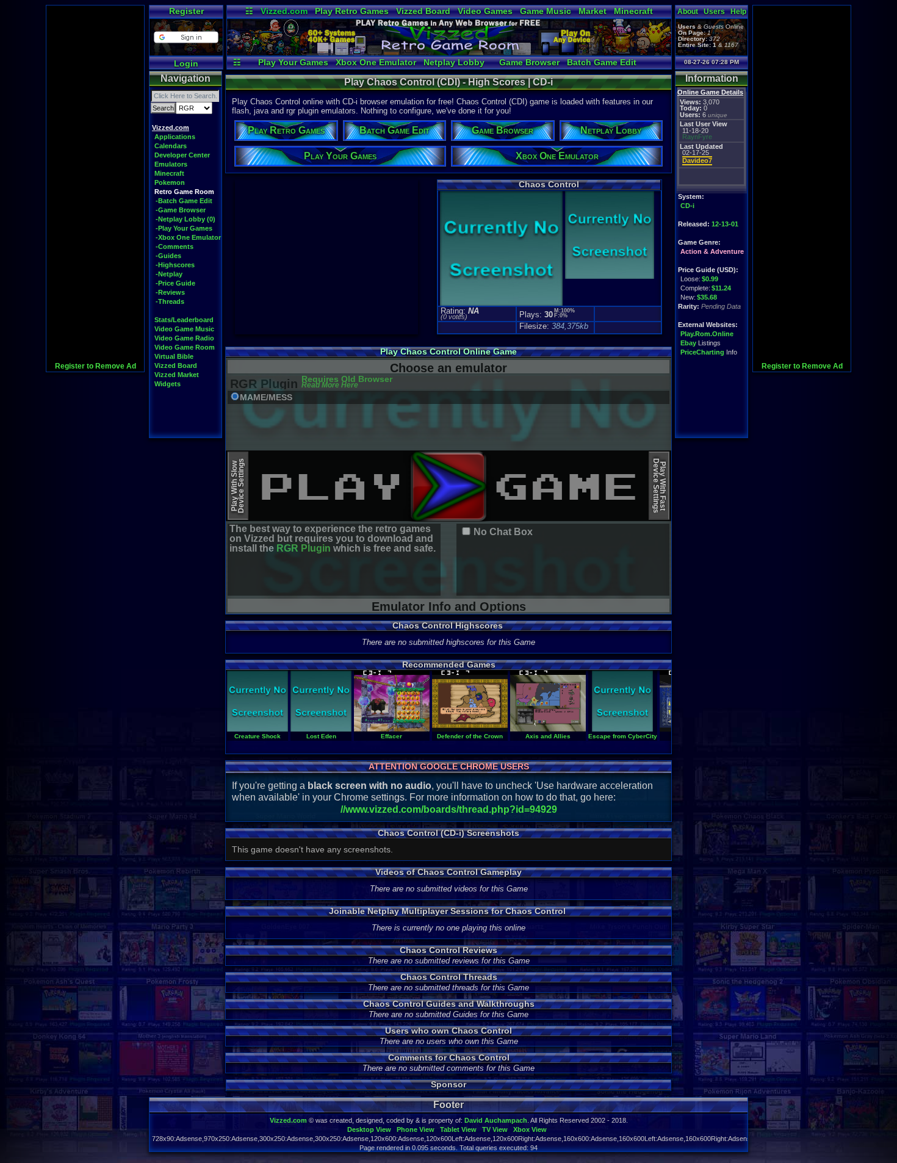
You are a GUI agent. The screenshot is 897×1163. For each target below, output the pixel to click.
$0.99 (710, 279)
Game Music (545, 11)
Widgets (167, 383)
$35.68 (707, 297)
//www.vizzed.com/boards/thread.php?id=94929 (448, 809)
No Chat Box (503, 532)
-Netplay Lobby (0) (185, 219)
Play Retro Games (352, 11)
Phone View (415, 1129)
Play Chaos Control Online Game (448, 351)
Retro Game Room (184, 191)
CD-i (687, 205)
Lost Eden (321, 736)
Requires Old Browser (346, 382)
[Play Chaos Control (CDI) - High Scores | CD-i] (449, 52)
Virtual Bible (173, 356)
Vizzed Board (423, 11)
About (687, 11)
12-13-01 (724, 224)
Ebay (688, 343)
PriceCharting (702, 352)
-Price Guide (175, 283)
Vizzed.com (284, 11)
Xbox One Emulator (376, 62)
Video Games (485, 11)
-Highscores (175, 264)
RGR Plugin (303, 548)
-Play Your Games (184, 228)
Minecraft (633, 11)
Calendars (170, 145)
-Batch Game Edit (184, 200)
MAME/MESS (266, 397)
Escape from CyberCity (622, 736)
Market (592, 11)
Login (186, 63)
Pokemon (169, 182)
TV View (495, 1129)
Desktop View (369, 1129)
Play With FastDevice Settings (659, 485)
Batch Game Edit (601, 62)
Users (714, 11)
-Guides (168, 255)
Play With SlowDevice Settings (237, 485)
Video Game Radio (184, 338)
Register (186, 11)
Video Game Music (184, 329)
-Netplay (169, 274)
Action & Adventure (712, 251)
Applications (174, 136)
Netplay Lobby (454, 62)
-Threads (170, 301)
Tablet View (458, 1129)
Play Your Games (293, 62)
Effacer (391, 736)
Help (738, 11)
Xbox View (530, 1129)
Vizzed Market (176, 374)
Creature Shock (257, 736)
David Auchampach (495, 1120)
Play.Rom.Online (706, 333)
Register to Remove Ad (95, 366)
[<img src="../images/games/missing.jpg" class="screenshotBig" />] (608, 277)
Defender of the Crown (470, 736)
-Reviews (170, 292)
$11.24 (721, 288)
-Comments (174, 246)
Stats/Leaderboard (184, 319)
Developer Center (182, 155)
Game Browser (529, 62)
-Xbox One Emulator (188, 237)
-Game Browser (181, 210)
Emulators (170, 164)
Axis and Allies (548, 736)
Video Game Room (184, 347)
